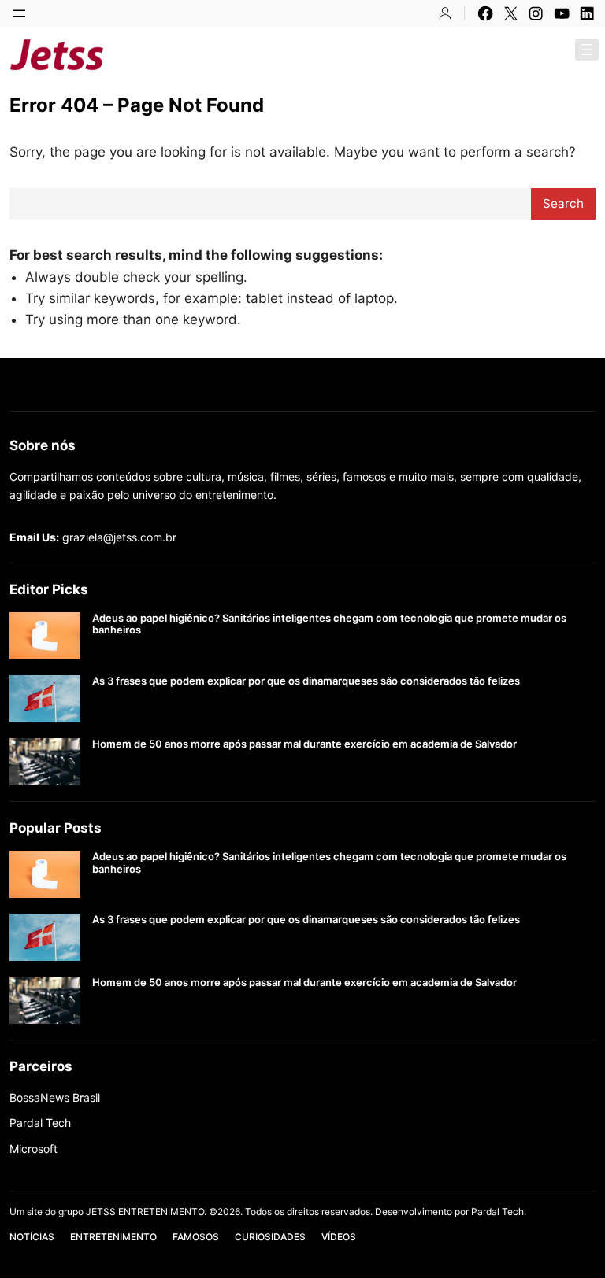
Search (563, 203)
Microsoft (33, 1148)
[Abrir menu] (18, 13)
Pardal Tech (40, 1122)
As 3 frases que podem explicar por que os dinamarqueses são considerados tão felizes (306, 681)
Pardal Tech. (498, 1211)
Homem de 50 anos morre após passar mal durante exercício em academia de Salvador (304, 744)
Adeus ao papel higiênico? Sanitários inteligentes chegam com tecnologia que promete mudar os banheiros (329, 624)
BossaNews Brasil (54, 1097)
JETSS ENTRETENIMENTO (233, 53)
